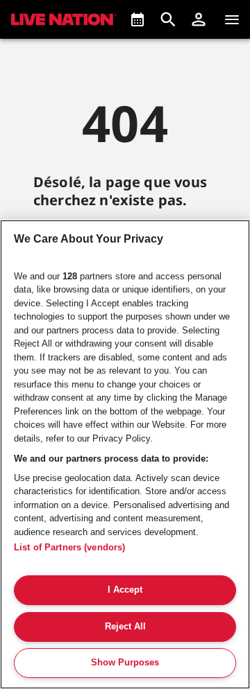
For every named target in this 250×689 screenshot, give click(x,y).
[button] (198, 19)
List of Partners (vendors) (69, 547)
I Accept (125, 589)
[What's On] (137, 19)
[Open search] (168, 19)
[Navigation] (232, 19)
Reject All (125, 626)
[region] (125, 454)
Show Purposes (125, 662)
